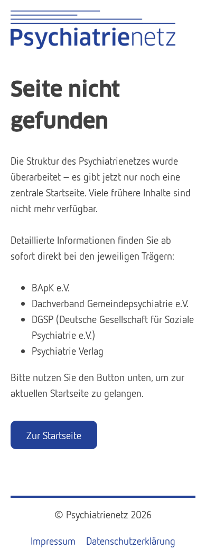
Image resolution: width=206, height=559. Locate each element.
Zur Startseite (53, 435)
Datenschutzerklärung (130, 540)
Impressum (53, 540)
